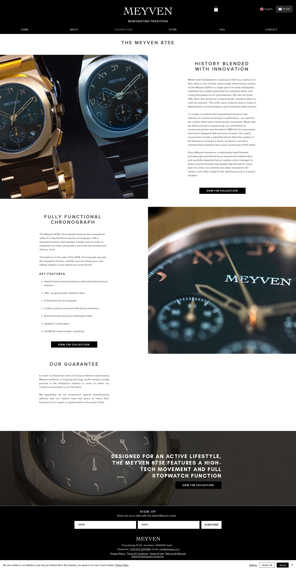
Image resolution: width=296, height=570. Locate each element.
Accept (282, 565)
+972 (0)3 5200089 (140, 549)
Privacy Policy (117, 553)
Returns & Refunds (176, 553)
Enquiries (158, 556)
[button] (284, 8)
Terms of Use (157, 553)
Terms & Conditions (137, 553)
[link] (216, 8)
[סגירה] (292, 565)
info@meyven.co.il (169, 549)
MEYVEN (148, 538)
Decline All (267, 565)
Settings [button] (253, 565)
